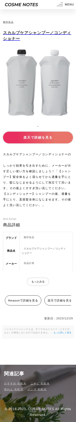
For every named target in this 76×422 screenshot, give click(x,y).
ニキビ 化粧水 (40, 383)
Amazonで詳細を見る (23, 300)
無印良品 (8, 22)
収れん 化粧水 (13, 389)
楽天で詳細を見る (38, 137)
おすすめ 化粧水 (15, 383)
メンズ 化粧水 (37, 389)
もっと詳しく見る (62, 332)
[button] (65, 4)
